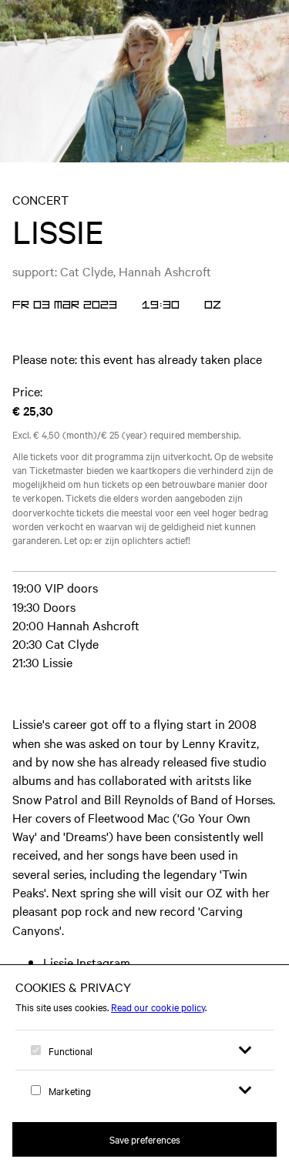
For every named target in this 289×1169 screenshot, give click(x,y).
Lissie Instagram (86, 962)
